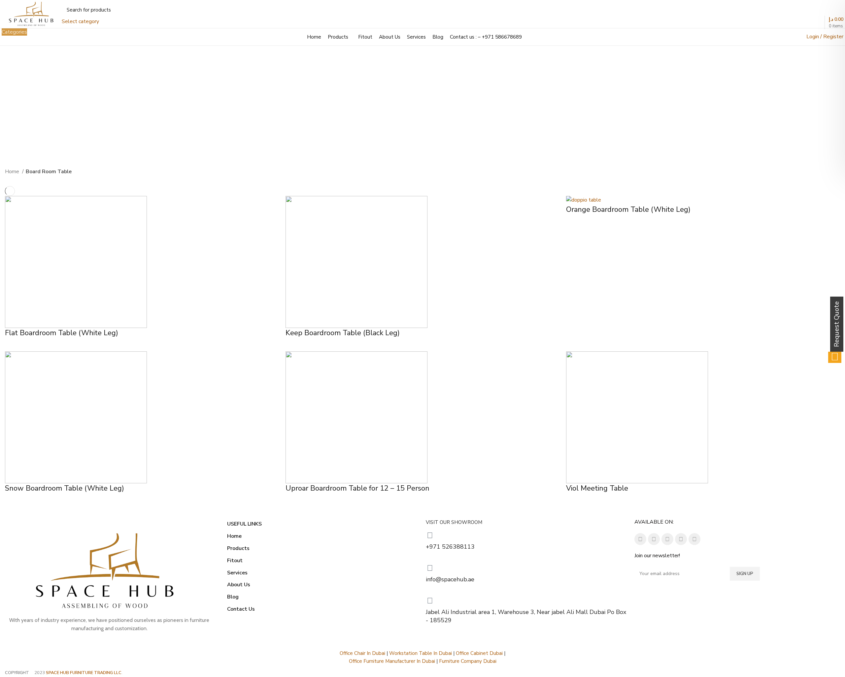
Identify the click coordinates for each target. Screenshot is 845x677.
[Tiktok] (681, 539)
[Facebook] (640, 539)
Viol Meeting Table (597, 488)
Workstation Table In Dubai (420, 653)
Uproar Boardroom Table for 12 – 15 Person (357, 488)
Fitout (235, 560)
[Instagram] (654, 539)
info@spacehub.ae (450, 579)
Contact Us (241, 609)
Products (238, 548)
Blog (233, 596)
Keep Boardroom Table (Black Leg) (343, 333)
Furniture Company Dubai (467, 661)
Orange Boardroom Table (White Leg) (628, 209)
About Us (238, 584)
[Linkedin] (667, 539)
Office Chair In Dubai (362, 653)
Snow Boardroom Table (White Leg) (64, 488)
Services (237, 572)
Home (12, 171)
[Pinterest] (694, 539)
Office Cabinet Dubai (479, 653)
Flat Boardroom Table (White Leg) (61, 333)
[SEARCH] (130, 14)
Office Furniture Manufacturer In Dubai (392, 661)
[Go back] (376, 113)
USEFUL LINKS (244, 524)
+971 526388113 (450, 547)
